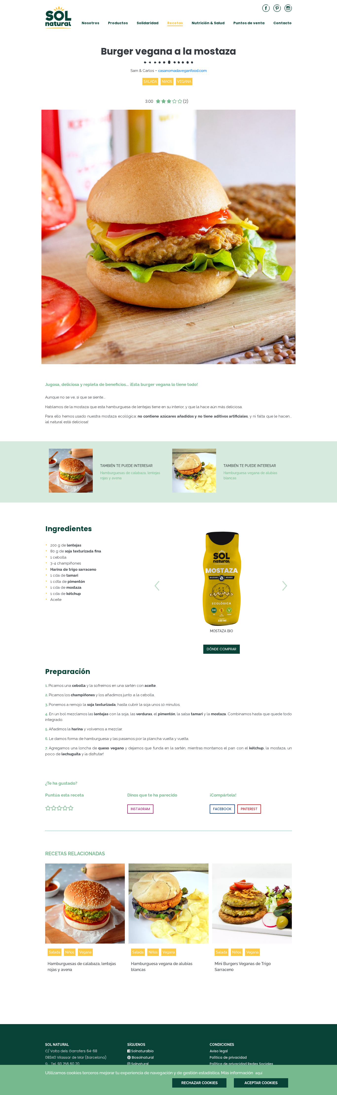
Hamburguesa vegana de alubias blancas (250, 475)
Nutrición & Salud (208, 23)
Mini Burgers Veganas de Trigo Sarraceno (243, 966)
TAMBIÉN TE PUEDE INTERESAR (126, 466)
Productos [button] (118, 23)
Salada (54, 952)
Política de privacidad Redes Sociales (241, 1063)
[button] (156, 619)
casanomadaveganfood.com (182, 70)
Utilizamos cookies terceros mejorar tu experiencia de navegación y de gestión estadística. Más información (153, 1072)
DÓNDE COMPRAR (221, 649)
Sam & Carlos (142, 70)
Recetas (175, 23)
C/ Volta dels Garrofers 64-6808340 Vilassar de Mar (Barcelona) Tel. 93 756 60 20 (75, 1061)
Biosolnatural (142, 1057)
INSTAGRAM (140, 808)
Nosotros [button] (90, 23)
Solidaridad (147, 23)
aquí (258, 1073)
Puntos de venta (248, 23)
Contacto (282, 23)
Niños (69, 952)
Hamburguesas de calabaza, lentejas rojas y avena (130, 475)
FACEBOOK (222, 808)
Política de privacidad (228, 1057)
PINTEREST (249, 808)
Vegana (85, 952)
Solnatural (139, 1063)
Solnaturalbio (142, 1051)
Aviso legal (219, 1051)
